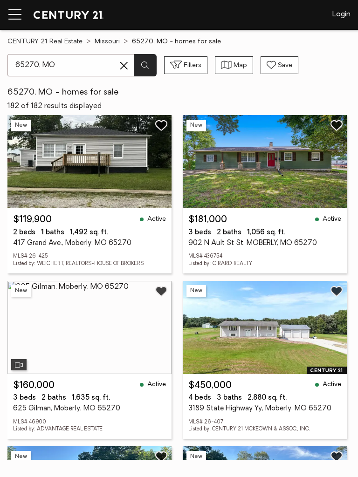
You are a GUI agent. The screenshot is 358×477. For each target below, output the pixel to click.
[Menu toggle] (14, 14)
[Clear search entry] (124, 66)
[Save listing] (161, 125)
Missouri (107, 41)
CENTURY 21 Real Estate (45, 41)
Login (341, 14)
